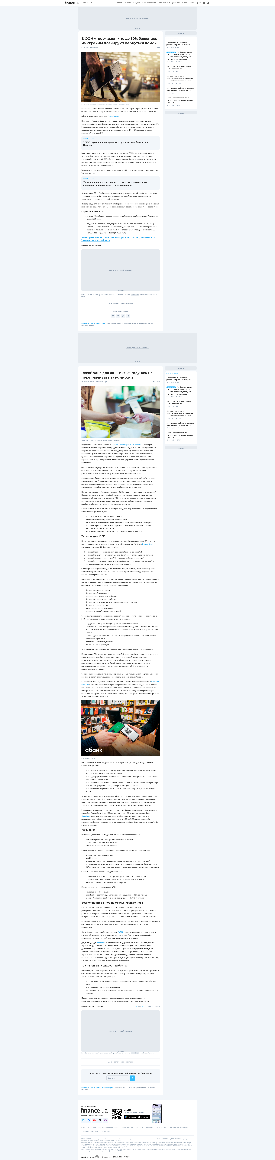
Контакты (106, 1132)
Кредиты (136, 3)
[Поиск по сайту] (208, 3)
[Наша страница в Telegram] (83, 1120)
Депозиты (176, 3)
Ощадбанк (85, 816)
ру (200, 3)
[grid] (137, 713)
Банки (184, 3)
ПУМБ (120, 932)
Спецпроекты (161, 1127)
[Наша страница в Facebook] (88, 1120)
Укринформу (113, 116)
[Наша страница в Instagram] (105, 1120)
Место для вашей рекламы (137, 18)
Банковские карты (149, 3)
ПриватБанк (147, 544)
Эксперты (140, 1127)
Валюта (128, 3)
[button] (132, 1078)
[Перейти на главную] (72, 3)
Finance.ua (85, 323)
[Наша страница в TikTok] (99, 1120)
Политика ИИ (127, 1127)
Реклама (149, 1127)
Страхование (164, 3)
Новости (119, 3)
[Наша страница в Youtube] (94, 1120)
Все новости (95, 323)
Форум (191, 3)
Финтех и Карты (102, 382)
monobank (100, 942)
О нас (83, 1127)
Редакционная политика (109, 1127)
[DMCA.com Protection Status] (84, 1159)
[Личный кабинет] (204, 3)
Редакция (92, 1127)
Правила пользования (179, 1127)
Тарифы (156, 1006)
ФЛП (138, 1006)
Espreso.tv (98, 245)
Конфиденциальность (90, 1132)
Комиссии (146, 1006)
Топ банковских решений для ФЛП (127, 445)
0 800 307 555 (87, 3)
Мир (97, 47)
